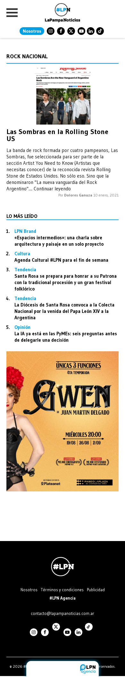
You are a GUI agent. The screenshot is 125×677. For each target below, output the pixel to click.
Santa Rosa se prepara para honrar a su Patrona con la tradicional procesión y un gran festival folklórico (65, 282)
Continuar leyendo (52, 189)
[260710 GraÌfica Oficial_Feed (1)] (62, 490)
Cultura (22, 254)
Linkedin (91, 31)
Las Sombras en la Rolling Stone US (57, 135)
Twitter (71, 31)
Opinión (22, 327)
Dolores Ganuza (78, 195)
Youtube (81, 31)
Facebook (61, 31)
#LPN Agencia (62, 598)
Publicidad (96, 589)
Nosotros (32, 31)
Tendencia (25, 270)
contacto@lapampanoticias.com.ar (62, 613)
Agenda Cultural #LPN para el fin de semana (61, 260)
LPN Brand (25, 231)
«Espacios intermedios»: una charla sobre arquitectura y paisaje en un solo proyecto (59, 241)
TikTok (100, 31)
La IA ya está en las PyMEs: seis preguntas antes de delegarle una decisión (65, 337)
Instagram (50, 31)
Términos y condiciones (62, 589)
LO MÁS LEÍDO (22, 216)
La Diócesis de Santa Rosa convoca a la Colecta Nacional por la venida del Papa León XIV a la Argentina (64, 311)
